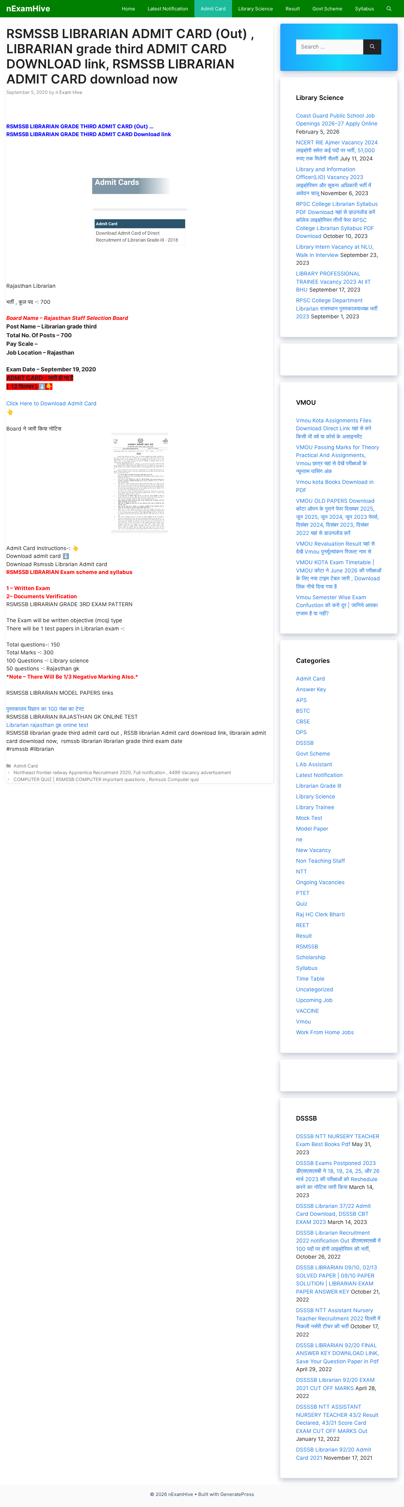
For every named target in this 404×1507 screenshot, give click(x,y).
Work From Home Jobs (325, 1032)
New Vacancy (313, 850)
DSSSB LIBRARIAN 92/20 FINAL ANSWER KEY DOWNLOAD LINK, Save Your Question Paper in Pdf (337, 1353)
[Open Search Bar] (389, 8)
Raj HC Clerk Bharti (320, 914)
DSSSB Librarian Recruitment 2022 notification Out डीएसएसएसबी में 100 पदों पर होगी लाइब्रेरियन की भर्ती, (338, 1241)
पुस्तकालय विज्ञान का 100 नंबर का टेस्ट (45, 709)
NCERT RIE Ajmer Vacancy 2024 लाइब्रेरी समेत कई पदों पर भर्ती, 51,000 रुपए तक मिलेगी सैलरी (337, 150)
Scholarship (310, 957)
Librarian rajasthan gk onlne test (47, 725)
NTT (301, 871)
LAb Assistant (314, 764)
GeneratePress (237, 1494)
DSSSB (305, 743)
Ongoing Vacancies (320, 882)
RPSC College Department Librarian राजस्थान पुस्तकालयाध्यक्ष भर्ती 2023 (336, 308)
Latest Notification (168, 9)
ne (299, 839)
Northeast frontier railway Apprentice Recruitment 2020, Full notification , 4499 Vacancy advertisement (122, 772)
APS (301, 700)
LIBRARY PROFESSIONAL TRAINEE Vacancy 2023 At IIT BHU (333, 281)
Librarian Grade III (318, 786)
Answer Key (311, 689)
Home (128, 9)
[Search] (372, 47)
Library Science (255, 9)
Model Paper (312, 829)
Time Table (310, 979)
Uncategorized (314, 989)
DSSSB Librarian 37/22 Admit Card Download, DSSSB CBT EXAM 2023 (333, 1214)
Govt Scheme (327, 9)
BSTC (303, 711)
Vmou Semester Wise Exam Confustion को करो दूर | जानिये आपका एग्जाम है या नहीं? (337, 605)
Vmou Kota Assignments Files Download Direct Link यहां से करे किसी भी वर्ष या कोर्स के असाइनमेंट (333, 428)
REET (302, 925)
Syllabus (364, 9)
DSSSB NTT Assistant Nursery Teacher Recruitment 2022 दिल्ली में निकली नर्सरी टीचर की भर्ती (338, 1318)
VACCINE (307, 1011)
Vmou (303, 1021)
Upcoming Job (314, 1000)
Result (293, 9)
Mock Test (309, 818)
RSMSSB (307, 946)
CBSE (303, 721)
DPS (301, 732)
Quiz (301, 904)
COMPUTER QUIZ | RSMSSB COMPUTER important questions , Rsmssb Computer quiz (106, 779)
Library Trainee (315, 807)
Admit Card (213, 9)
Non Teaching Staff (320, 861)
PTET (303, 893)
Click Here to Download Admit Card (51, 403)
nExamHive (28, 8)
